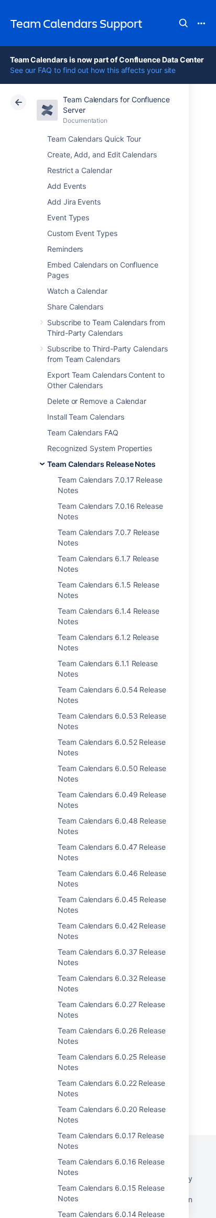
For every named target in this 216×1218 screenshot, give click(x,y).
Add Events (66, 185)
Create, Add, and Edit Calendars (102, 154)
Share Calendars (75, 306)
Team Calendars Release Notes (101, 464)
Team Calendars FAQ (82, 432)
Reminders (65, 248)
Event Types (68, 217)
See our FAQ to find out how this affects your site (93, 70)
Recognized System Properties (99, 448)
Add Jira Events (74, 201)
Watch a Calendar (77, 290)
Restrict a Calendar (79, 170)
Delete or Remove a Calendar (96, 401)
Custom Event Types (82, 233)
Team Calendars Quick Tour (94, 138)
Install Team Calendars (85, 416)
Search (183, 23)
